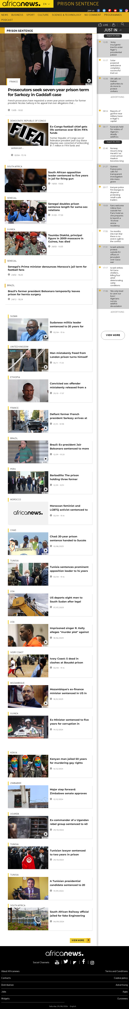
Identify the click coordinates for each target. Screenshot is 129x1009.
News (4, 15)
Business (17, 15)
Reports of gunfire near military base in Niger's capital (116, 116)
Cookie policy (121, 978)
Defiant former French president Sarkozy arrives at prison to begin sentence (68, 417)
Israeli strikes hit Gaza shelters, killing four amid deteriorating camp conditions (116, 276)
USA (12, 591)
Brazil (11, 285)
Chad (13, 530)
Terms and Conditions (116, 971)
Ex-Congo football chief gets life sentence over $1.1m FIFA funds (69, 129)
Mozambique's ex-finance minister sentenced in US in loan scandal (68, 692)
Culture (43, 15)
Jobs (3, 992)
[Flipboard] (75, 962)
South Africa (14, 167)
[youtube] (57, 962)
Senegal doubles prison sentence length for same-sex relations (68, 207)
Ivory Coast (16, 652)
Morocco (15, 500)
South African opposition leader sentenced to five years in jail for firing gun (68, 175)
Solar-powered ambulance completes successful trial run (115, 66)
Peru (13, 469)
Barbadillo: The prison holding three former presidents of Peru (64, 478)
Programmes (113, 15)
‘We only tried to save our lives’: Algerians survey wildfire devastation (116, 298)
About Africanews (10, 971)
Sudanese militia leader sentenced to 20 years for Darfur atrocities (67, 325)
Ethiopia (15, 377)
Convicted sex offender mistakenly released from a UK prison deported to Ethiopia (68, 386)
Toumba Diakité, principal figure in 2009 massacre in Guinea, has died (65, 238)
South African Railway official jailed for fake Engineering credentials (69, 914)
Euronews (123, 999)
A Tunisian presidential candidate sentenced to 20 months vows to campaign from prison (67, 884)
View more (113, 335)
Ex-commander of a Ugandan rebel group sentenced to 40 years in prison (69, 823)
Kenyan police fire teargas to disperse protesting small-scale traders (117, 193)
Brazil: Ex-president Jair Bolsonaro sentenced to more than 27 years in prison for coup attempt (69, 447)
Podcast (7, 20)
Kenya (13, 753)
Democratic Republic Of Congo (28, 121)
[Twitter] (66, 962)
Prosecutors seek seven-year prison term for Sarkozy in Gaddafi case (48, 92)
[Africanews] (20, 3)
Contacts (6, 978)
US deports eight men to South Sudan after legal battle (66, 600)
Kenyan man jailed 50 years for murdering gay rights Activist (68, 761)
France (13, 82)
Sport (30, 15)
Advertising (122, 985)
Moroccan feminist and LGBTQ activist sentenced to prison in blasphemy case (69, 508)
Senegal (12, 198)
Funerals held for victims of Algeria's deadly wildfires (116, 131)
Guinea (11, 229)
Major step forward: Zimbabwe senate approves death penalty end (68, 792)
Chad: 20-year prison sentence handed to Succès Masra (68, 539)
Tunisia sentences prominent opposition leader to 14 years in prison (69, 569)
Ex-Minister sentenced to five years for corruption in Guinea (69, 722)
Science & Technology (66, 15)
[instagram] (92, 962)
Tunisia (14, 561)
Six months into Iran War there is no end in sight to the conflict (117, 236)
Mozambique (17, 683)
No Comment (92, 15)
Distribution (7, 985)
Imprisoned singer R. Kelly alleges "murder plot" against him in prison (69, 631)
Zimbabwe (15, 783)
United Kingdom (19, 347)
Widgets (5, 999)
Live (105, 25)
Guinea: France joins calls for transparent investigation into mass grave (116, 174)
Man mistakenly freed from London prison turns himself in (68, 356)
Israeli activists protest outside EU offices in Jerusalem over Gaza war (117, 254)
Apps (125, 992)
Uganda (14, 814)
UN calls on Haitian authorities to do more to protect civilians (116, 84)
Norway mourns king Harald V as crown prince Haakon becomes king (116, 154)
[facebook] (83, 962)
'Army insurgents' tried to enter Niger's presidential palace (116, 48)
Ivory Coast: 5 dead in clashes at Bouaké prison (66, 660)
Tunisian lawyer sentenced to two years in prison (68, 852)
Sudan (13, 316)
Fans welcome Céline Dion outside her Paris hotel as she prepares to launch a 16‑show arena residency (117, 215)
